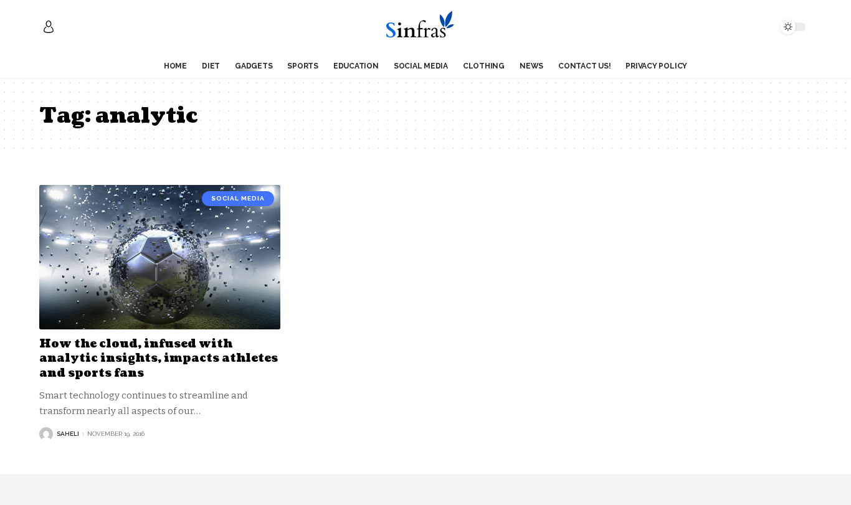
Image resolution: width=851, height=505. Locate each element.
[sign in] (48, 27)
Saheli (68, 433)
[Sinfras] (425, 26)
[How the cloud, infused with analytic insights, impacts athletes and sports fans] (159, 257)
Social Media (238, 198)
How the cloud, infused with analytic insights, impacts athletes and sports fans (158, 358)
